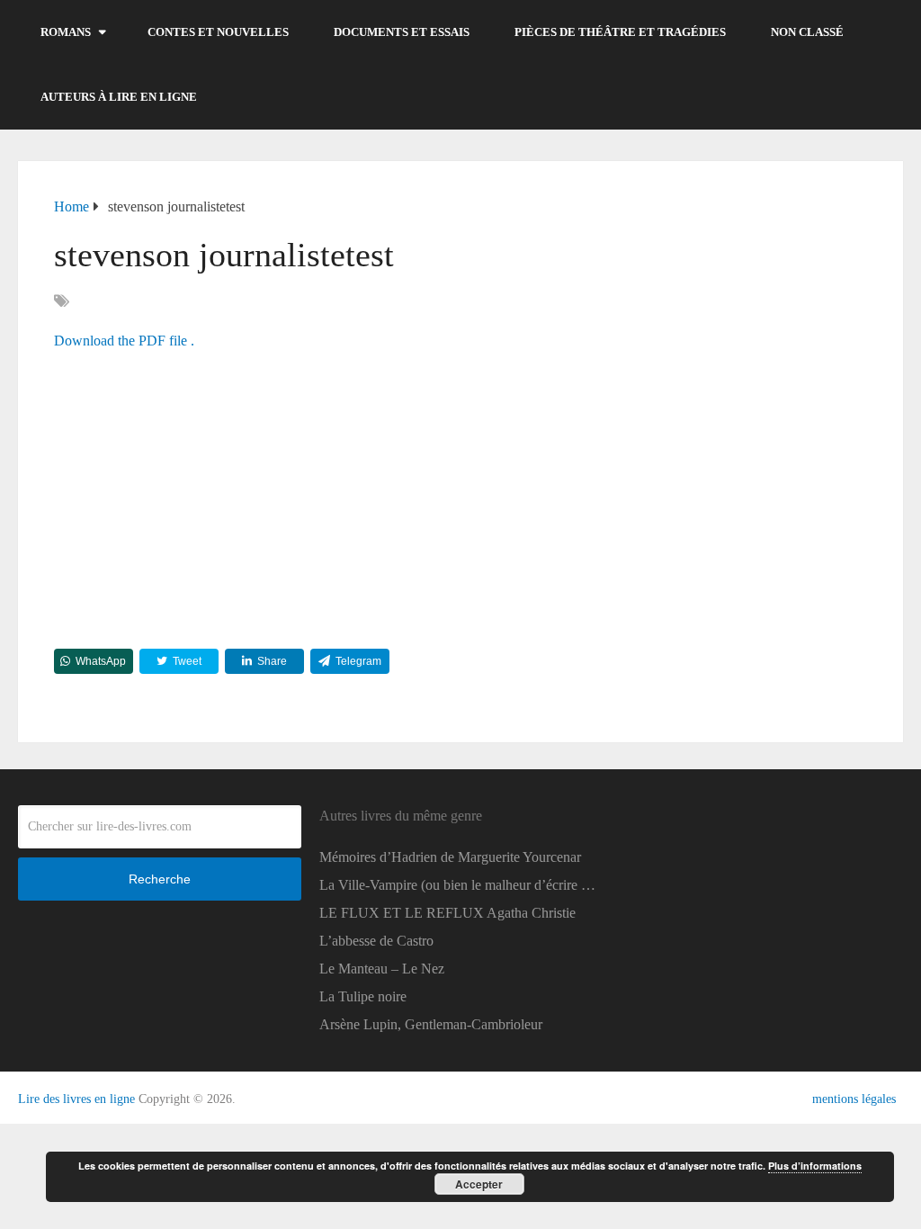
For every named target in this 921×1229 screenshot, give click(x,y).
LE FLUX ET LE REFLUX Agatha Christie (447, 912)
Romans (65, 32)
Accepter (479, 1184)
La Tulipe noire (363, 996)
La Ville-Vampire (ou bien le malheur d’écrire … (457, 885)
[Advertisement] (460, 496)
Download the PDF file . (124, 340)
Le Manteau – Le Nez (381, 968)
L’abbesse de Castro (376, 940)
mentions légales (854, 1099)
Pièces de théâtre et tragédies (620, 32)
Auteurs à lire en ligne (118, 96)
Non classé (807, 32)
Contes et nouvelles (218, 32)
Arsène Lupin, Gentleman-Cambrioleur (430, 1024)
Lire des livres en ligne (76, 1099)
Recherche (160, 879)
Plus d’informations (815, 1165)
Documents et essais (401, 32)
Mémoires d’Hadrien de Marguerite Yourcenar (450, 857)
